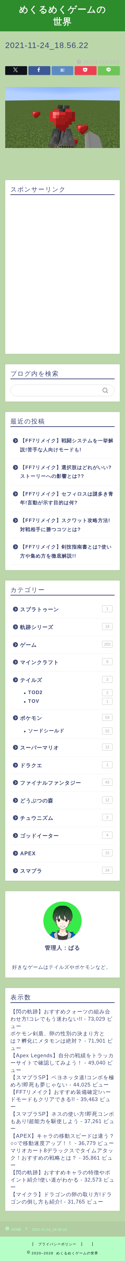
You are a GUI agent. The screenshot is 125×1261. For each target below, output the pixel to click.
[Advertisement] (62, 274)
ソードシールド (68, 730)
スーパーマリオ (64, 747)
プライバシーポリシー (57, 1244)
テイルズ (64, 680)
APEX (64, 853)
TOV (68, 701)
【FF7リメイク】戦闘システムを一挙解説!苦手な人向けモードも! (67, 445)
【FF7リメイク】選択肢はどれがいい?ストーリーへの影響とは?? (66, 472)
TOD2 (68, 692)
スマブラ (64, 871)
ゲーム (65, 645)
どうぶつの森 (64, 800)
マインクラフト (64, 662)
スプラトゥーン (64, 609)
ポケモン (64, 718)
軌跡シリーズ (64, 627)
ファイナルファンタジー (64, 783)
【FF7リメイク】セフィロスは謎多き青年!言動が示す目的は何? (67, 498)
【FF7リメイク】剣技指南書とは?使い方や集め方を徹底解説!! (66, 551)
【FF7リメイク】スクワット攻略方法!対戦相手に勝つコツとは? (65, 525)
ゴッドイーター (64, 836)
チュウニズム (64, 818)
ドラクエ (64, 765)
